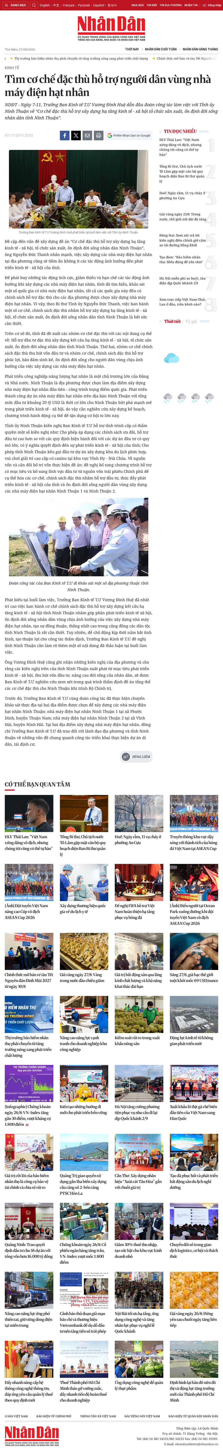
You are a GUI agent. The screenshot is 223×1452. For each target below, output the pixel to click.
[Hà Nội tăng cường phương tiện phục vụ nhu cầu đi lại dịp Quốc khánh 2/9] (139, 1083)
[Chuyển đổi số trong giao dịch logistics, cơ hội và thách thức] (194, 1221)
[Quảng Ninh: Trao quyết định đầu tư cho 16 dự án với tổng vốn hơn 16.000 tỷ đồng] (29, 1221)
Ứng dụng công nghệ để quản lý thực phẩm (139, 1385)
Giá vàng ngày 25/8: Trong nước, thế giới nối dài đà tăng (182, 216)
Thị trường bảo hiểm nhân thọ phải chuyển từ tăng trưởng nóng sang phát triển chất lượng (28, 1046)
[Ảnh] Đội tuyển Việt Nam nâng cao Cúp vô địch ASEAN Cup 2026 (26, 911)
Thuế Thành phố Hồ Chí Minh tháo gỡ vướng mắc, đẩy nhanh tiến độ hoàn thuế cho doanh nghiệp (83, 1391)
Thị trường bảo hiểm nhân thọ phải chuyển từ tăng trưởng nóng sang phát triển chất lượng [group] (76, 58)
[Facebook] (64, 135)
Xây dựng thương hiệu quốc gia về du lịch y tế (83, 908)
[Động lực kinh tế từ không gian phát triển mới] (194, 1014)
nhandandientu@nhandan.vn (196, 1444)
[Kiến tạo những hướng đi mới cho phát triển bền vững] (84, 1083)
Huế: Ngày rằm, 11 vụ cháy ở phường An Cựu (182, 195)
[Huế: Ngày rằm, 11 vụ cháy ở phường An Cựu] (139, 813)
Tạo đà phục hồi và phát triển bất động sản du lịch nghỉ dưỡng (194, 1181)
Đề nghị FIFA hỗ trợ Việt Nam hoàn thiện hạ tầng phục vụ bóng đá (135, 911)
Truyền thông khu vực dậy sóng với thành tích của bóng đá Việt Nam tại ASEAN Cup (193, 842)
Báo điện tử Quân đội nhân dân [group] (193, 1416)
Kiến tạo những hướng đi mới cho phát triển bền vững (83, 1109)
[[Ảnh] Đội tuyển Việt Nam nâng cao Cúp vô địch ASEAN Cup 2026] (29, 882)
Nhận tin (191, 5)
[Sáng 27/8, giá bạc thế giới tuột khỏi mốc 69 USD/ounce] (194, 951)
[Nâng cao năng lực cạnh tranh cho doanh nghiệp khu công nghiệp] (84, 1014)
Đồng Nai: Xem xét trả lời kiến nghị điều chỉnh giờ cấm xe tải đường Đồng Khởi (182, 240)
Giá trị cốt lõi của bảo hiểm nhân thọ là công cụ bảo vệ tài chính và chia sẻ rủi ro (27, 1181)
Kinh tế (12, 67)
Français (68, 5)
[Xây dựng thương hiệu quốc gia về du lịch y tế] (84, 882)
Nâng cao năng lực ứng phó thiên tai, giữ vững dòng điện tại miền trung (28, 1319)
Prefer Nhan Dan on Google (131, 135)
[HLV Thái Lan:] (29, 813)
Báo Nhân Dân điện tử (111, 28)
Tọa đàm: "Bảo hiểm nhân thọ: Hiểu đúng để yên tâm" (181, 259)
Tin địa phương (171, 5)
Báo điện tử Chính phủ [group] (53, 1416)
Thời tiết (172, 321)
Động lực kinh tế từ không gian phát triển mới (191, 1040)
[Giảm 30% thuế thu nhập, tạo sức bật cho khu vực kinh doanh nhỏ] (139, 1221)
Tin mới (152, 5)
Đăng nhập (214, 5)
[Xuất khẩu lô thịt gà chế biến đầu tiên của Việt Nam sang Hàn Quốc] (194, 1083)
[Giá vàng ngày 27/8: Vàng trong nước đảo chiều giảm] (84, 951)
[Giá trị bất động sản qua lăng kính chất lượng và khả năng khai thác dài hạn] (139, 951)
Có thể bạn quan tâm (37, 784)
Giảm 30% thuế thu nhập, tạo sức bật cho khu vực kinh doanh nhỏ (138, 1250)
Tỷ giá (191, 321)
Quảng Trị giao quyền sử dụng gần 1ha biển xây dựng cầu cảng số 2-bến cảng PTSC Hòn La (83, 1184)
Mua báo (138, 5)
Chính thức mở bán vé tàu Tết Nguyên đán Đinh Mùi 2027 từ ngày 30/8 (29, 980)
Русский (84, 5)
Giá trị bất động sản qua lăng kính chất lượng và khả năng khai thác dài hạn (138, 980)
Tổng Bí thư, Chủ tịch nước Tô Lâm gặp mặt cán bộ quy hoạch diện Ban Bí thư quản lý (181, 173)
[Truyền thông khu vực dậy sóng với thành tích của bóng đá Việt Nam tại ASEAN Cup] (194, 813)
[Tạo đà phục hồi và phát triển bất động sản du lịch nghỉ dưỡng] (194, 1152)
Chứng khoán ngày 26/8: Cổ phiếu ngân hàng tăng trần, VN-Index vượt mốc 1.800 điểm (83, 1253)
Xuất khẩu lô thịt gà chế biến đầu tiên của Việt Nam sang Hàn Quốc (193, 1112)
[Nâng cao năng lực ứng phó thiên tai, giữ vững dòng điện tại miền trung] (29, 1290)
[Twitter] (76, 135)
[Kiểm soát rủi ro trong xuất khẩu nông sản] (139, 1014)
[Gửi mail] (87, 135)
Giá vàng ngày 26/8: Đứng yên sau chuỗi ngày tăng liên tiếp (193, 1319)
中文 (56, 5)
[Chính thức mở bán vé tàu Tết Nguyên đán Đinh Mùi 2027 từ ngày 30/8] (29, 951)
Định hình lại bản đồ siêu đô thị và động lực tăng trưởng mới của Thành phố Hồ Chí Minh (193, 1391)
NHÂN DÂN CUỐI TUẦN (161, 49)
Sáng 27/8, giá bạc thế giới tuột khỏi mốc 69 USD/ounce (194, 977)
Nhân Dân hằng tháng (200, 49)
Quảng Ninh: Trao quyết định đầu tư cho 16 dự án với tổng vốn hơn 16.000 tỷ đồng (29, 1250)
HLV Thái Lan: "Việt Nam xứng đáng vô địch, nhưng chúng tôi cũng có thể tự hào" (180, 147)
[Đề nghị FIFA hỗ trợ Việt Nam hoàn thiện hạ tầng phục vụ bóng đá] (139, 882)
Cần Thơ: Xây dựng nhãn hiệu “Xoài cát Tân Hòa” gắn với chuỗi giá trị (138, 1181)
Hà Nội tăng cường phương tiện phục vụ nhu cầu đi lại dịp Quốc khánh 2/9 (137, 1112)
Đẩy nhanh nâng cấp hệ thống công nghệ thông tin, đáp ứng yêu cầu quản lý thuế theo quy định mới (29, 1391)
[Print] (98, 135)
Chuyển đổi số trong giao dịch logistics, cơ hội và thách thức (194, 1250)
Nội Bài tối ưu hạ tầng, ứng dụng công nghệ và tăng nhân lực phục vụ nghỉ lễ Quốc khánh (137, 1322)
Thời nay (132, 49)
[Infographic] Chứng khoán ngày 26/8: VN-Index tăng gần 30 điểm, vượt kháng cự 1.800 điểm (28, 1115)
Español (98, 5)
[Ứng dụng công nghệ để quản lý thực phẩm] (139, 1359)
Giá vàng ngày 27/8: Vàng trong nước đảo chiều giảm (82, 977)
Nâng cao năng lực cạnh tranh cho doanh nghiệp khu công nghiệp (83, 1043)
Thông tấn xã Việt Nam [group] (98, 1416)
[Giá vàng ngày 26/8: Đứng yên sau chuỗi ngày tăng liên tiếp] (194, 1290)
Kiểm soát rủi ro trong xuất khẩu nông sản (137, 1040)
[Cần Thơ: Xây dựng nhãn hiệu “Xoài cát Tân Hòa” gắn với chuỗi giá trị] (139, 1152)
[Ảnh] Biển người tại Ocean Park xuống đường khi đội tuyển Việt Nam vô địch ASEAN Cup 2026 (192, 914)
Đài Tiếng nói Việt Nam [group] (142, 1416)
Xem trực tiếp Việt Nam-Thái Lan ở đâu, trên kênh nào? (182, 302)
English (45, 5)
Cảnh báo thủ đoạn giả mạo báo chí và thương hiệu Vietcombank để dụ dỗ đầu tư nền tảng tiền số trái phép (83, 1322)
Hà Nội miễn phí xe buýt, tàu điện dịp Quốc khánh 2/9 (182, 280)
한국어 (112, 5)
